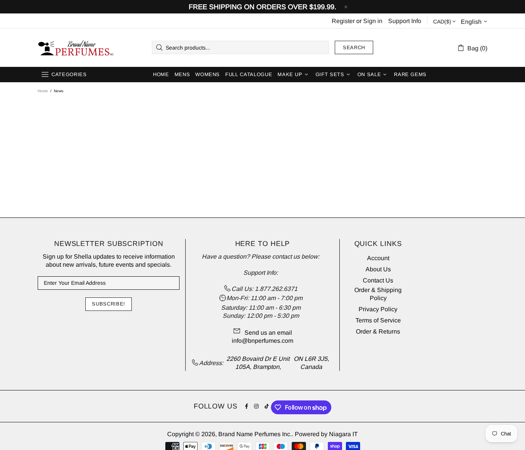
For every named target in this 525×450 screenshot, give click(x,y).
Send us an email (268, 332)
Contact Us (378, 280)
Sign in (372, 21)
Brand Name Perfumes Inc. (76, 47)
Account (378, 258)
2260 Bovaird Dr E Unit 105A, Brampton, (257, 362)
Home (43, 91)
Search (354, 47)
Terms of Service (378, 320)
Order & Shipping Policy (378, 294)
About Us (378, 269)
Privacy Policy (378, 309)
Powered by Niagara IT (326, 434)
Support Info (404, 21)
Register (343, 21)
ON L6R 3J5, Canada (311, 362)
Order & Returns (378, 331)
